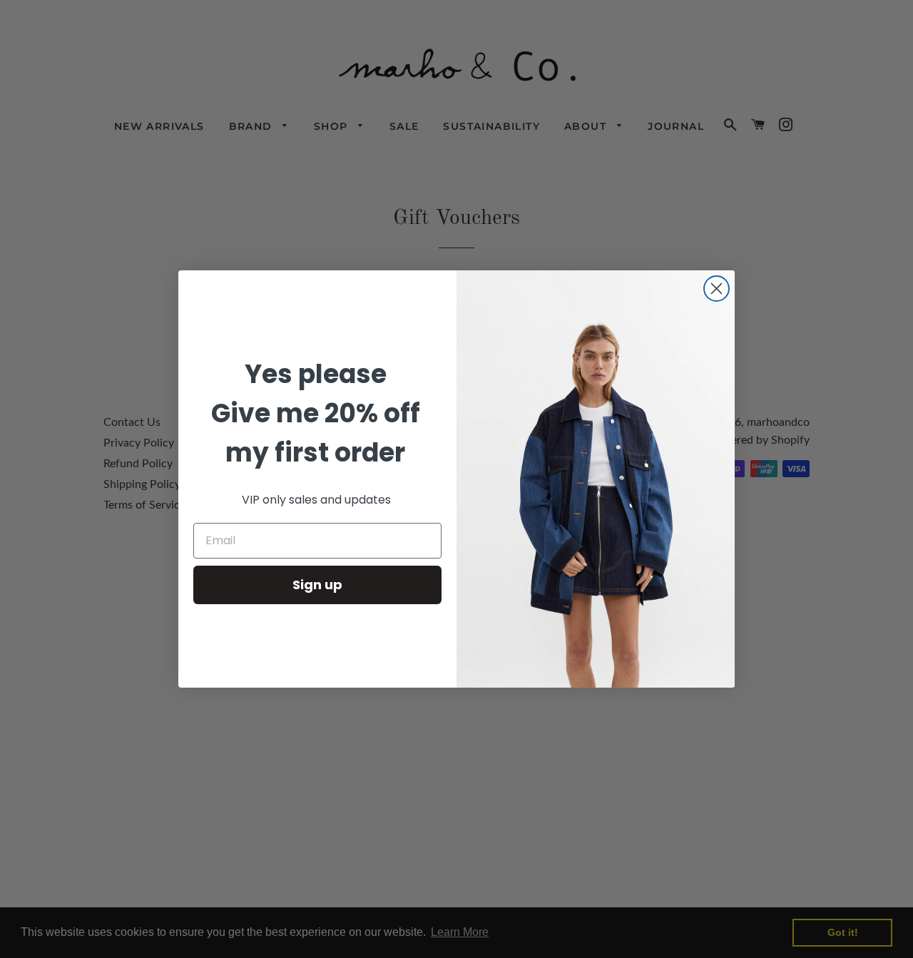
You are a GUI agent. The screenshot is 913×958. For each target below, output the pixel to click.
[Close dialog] (716, 288)
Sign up (317, 584)
